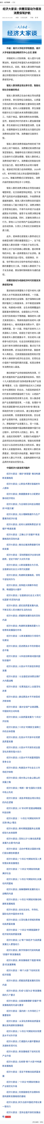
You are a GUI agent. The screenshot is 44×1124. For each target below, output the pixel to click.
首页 (1, 2)
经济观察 (7, 2)
